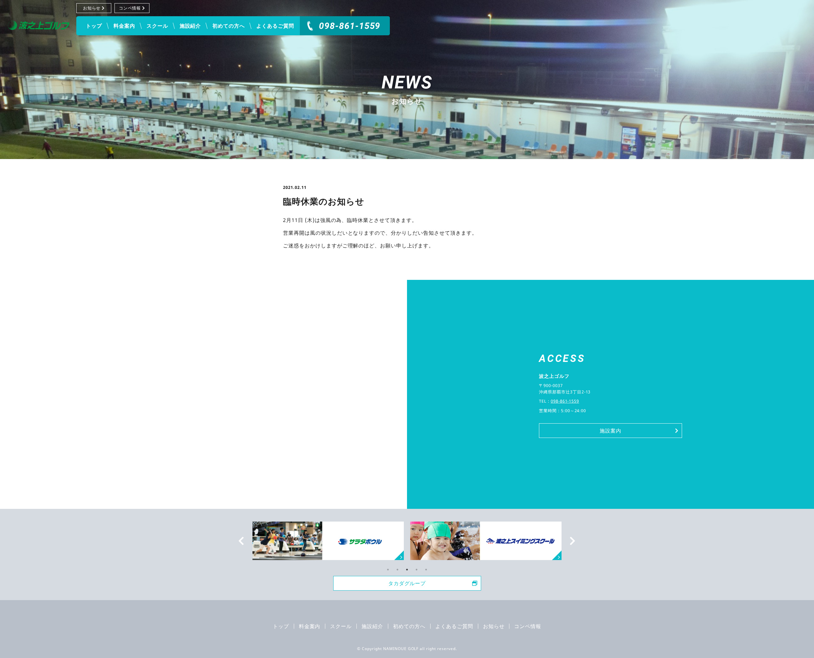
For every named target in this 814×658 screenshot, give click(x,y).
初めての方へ (228, 25)
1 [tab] (388, 569)
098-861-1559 (350, 26)
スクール (157, 25)
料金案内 (124, 25)
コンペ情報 (130, 8)
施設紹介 (190, 25)
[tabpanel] (486, 540)
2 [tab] (397, 569)
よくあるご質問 (275, 25)
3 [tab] (407, 569)
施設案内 (610, 430)
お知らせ (92, 8)
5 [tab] (426, 569)
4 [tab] (416, 569)
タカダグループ (407, 583)
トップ (94, 25)
